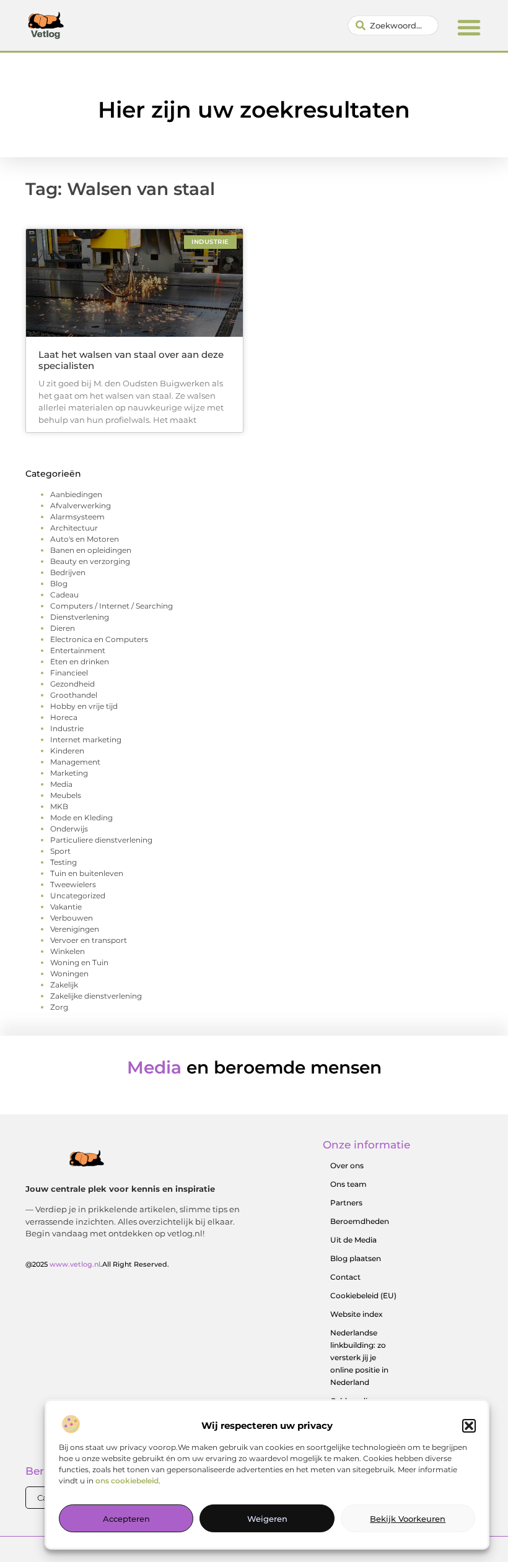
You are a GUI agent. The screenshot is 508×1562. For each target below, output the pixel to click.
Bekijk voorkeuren (407, 1519)
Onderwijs (69, 828)
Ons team (348, 1184)
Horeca (63, 717)
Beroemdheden (359, 1221)
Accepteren (126, 1519)
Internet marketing (85, 739)
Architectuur (74, 527)
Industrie (67, 728)
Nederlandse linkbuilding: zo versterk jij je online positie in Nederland (359, 1357)
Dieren (62, 628)
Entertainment (77, 650)
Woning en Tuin (79, 962)
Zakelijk (64, 984)
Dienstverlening (79, 617)
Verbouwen (71, 917)
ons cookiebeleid (127, 1480)
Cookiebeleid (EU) (363, 1295)
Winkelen (67, 951)
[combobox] (393, 25)
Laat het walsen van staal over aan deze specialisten (131, 360)
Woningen (69, 973)
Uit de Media (353, 1239)
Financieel (69, 672)
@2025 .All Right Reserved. (97, 1264)
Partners (346, 1202)
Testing (63, 862)
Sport (60, 851)
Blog (59, 583)
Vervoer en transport (88, 940)
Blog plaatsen (355, 1258)
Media (61, 784)
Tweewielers (73, 884)
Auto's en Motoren (84, 539)
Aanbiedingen (76, 494)
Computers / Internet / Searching (111, 605)
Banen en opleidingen (90, 550)
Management (75, 761)
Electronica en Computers (99, 639)
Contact (345, 1277)
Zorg (59, 1007)
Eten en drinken (79, 661)
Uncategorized (77, 895)
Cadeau (64, 594)
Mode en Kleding (81, 817)
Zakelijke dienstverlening (96, 995)
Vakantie (66, 906)
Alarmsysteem (77, 516)
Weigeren (267, 1519)
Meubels (65, 795)
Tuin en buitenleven (86, 873)
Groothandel (73, 695)
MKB (59, 806)
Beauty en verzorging (90, 561)
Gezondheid (72, 683)
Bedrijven (67, 572)
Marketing (69, 773)
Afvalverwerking (80, 505)
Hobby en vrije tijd (84, 706)
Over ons (347, 1165)
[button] (469, 1426)
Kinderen (67, 750)
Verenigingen (74, 929)
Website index (356, 1314)
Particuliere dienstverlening (101, 839)
